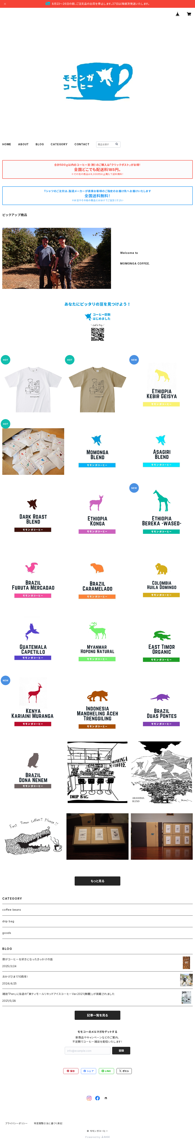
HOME (6, 144)
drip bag (8, 921)
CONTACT (82, 144)
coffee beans (11, 909)
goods (6, 932)
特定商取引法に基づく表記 (48, 1123)
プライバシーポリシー (16, 1123)
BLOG (40, 144)
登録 (121, 1050)
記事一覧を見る (97, 1015)
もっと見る (97, 881)
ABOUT (23, 144)
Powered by (93, 1137)
